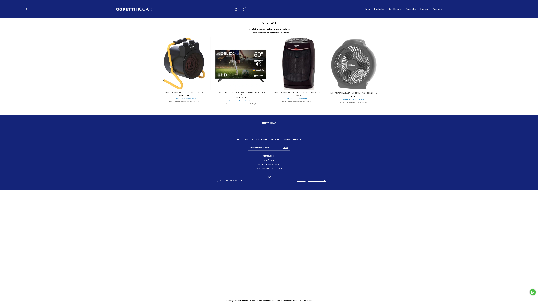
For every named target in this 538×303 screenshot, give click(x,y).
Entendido (308, 301)
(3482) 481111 (269, 160)
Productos (379, 9)
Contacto (437, 9)
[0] (242, 9)
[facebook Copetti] (269, 132)
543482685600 (269, 156)
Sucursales (411, 9)
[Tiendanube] (269, 177)
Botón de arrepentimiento (317, 181)
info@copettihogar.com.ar (269, 164)
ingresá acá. (301, 181)
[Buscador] (26, 9)
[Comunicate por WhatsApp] (533, 292)
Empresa (424, 9)
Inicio (367, 9)
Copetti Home (395, 9)
